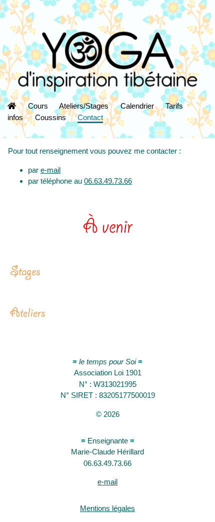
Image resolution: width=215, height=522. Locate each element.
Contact (90, 117)
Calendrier (137, 106)
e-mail (50, 170)
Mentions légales (107, 508)
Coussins (50, 117)
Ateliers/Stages (83, 106)
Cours (38, 106)
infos (15, 117)
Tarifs (174, 106)
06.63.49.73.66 (108, 181)
